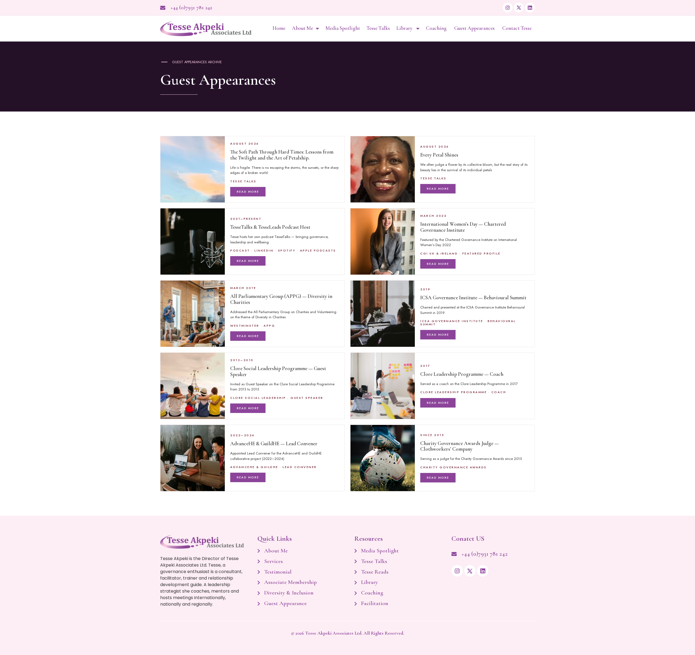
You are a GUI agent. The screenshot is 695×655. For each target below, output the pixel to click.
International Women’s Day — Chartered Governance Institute (463, 227)
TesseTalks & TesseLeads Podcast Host (270, 227)
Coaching (437, 28)
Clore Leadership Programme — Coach (461, 374)
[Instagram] (508, 7)
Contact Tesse (517, 28)
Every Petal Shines (439, 155)
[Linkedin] (530, 7)
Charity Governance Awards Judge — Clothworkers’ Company (459, 446)
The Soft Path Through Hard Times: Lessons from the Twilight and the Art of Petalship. (281, 155)
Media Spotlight (343, 28)
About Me (302, 28)
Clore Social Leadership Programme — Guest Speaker (278, 371)
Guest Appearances (475, 28)
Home (279, 28)
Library (404, 28)
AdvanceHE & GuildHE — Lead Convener (273, 443)
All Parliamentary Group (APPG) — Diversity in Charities (281, 299)
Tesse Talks (378, 28)
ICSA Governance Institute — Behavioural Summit (473, 297)
